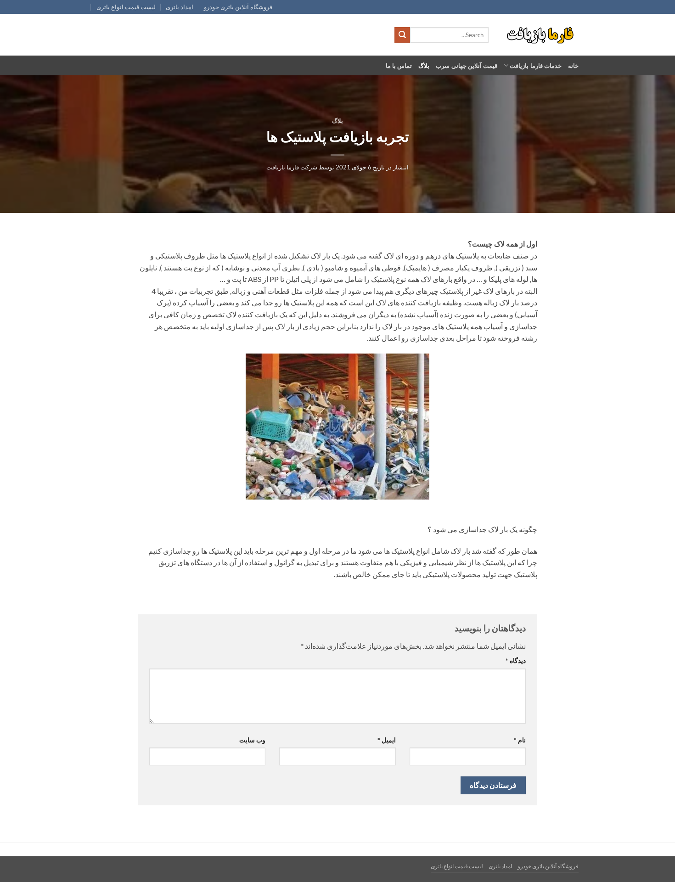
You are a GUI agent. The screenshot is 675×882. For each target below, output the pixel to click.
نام (520, 740)
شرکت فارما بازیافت (291, 167)
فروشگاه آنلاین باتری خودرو (238, 7)
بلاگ (423, 65)
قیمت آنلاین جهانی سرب (466, 65)
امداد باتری (179, 7)
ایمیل (386, 740)
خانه (573, 65)
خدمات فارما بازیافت (536, 65)
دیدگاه (516, 660)
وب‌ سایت (252, 740)
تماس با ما (399, 65)
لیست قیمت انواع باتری (126, 7)
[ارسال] (402, 35)
